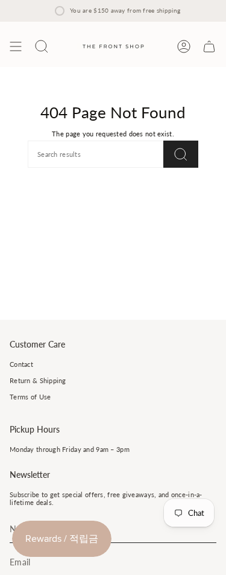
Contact (21, 364)
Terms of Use (30, 397)
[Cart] (209, 46)
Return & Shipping (38, 380)
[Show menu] (16, 46)
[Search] (180, 154)
